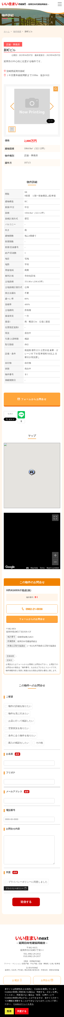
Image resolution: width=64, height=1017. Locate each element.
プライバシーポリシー (15, 888)
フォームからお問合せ (33, 399)
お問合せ (45, 980)
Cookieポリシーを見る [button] (23, 1004)
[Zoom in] (55, 555)
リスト (10, 414)
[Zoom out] (55, 562)
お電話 (15, 980)
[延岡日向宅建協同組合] (25, 3)
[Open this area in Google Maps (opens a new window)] (10, 567)
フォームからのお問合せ (32, 619)
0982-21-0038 (34, 609)
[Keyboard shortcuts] (27, 568)
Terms (42, 568)
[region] (32, 541)
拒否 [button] (9, 1011)
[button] (12, 106)
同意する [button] (21, 1011)
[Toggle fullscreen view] (55, 517)
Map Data (34, 568)
